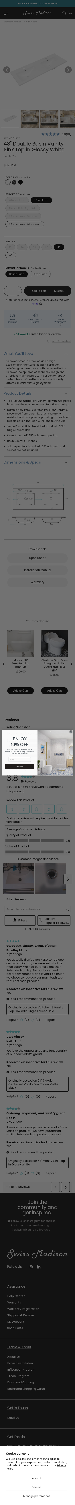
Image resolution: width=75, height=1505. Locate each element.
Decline (36, 1487)
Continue (19, 767)
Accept (36, 1478)
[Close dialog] (71, 731)
